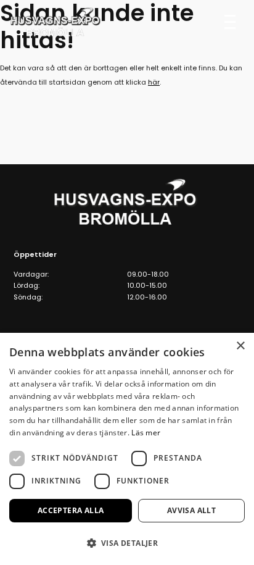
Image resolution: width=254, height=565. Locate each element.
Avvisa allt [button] (191, 510)
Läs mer (145, 432)
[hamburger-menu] (230, 21)
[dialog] (127, 449)
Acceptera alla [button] (71, 510)
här (154, 82)
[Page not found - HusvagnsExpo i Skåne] (56, 22)
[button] (127, 543)
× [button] (240, 346)
